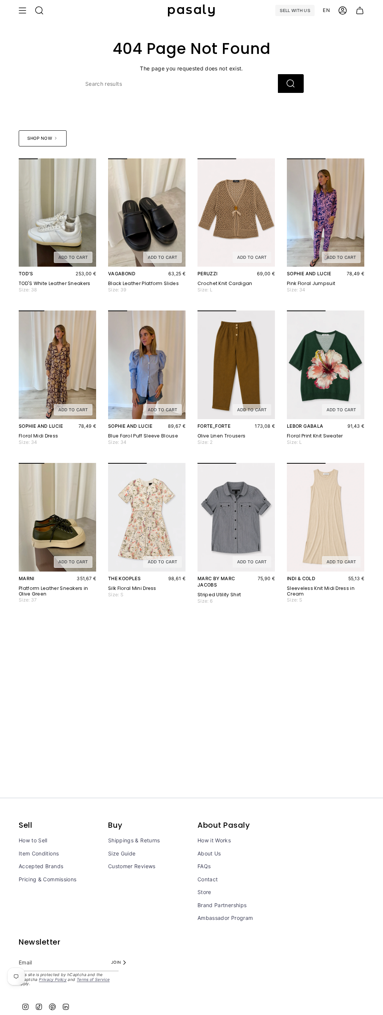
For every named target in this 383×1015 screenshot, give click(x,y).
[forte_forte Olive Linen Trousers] (236, 364)
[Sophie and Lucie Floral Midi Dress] (57, 364)
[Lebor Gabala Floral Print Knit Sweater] (325, 364)
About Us (209, 853)
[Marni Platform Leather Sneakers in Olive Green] (57, 517)
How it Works (214, 840)
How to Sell (33, 840)
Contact (207, 879)
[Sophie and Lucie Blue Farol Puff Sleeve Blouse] (147, 364)
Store (204, 892)
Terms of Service (93, 979)
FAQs (204, 866)
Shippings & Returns (134, 840)
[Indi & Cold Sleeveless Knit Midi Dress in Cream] (325, 517)
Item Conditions (39, 853)
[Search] (291, 83)
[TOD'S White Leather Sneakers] (57, 212)
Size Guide (122, 853)
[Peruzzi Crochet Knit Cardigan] (236, 212)
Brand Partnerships (221, 905)
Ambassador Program (225, 918)
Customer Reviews (132, 866)
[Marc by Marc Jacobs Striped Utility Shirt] (236, 517)
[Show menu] (22, 10)
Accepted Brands (41, 866)
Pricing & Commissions (47, 879)
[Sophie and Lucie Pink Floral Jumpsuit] (325, 212)
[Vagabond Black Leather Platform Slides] (147, 212)
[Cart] (359, 10)
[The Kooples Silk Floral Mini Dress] (147, 517)
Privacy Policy (53, 979)
